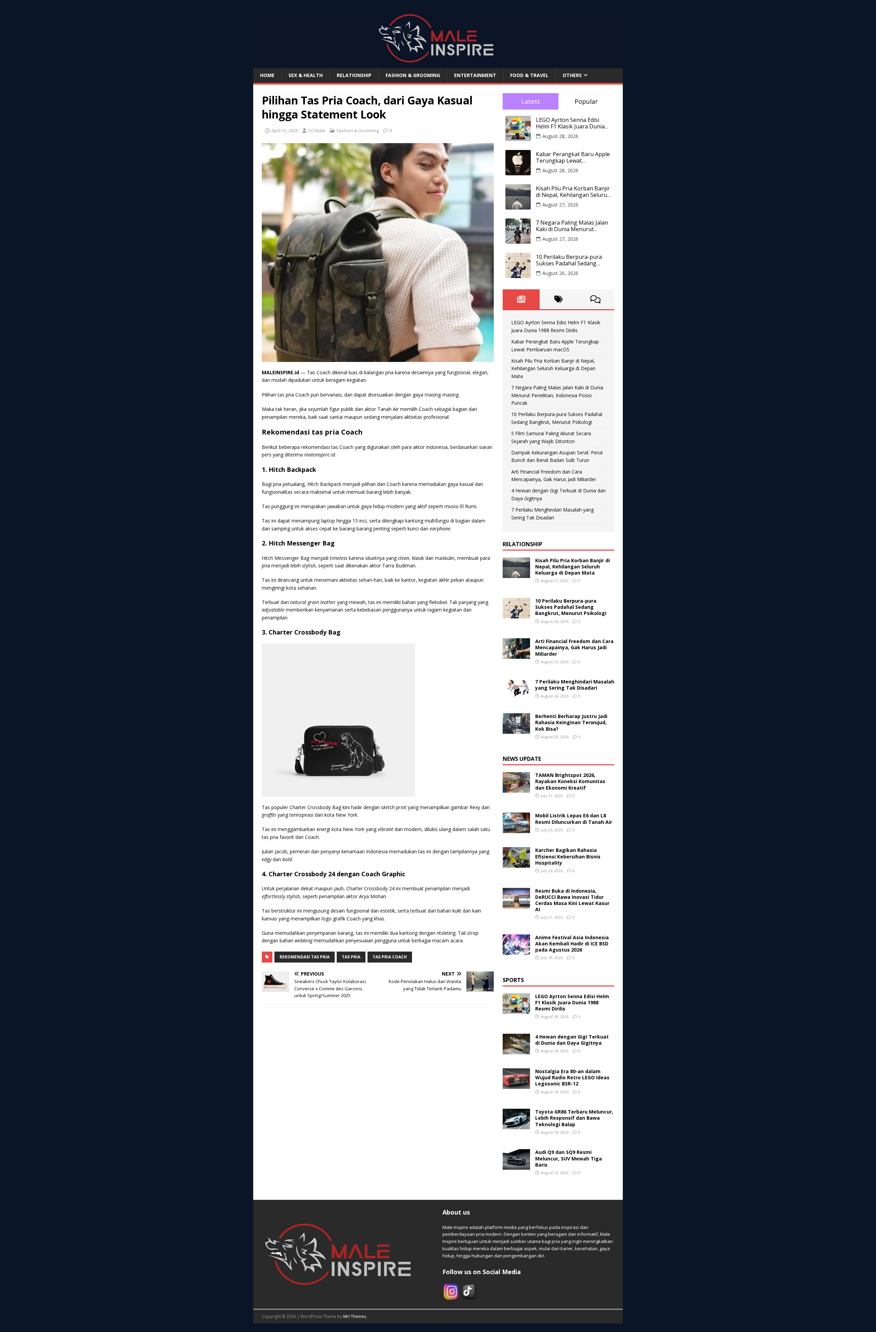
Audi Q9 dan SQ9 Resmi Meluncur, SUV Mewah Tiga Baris (568, 1158)
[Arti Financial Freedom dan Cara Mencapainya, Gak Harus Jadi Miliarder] (516, 655)
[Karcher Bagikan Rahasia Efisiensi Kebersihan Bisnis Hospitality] (516, 863)
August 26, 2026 (560, 273)
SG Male (316, 130)
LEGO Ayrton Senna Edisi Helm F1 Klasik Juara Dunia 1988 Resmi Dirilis (570, 123)
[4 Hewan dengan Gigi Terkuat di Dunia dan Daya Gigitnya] (516, 1050)
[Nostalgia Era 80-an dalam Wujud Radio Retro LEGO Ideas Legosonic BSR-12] (516, 1085)
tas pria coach (390, 957)
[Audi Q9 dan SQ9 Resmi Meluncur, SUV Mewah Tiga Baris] (516, 1166)
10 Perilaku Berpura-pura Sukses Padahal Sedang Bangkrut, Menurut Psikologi (573, 260)
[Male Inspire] (438, 64)
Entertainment (475, 75)
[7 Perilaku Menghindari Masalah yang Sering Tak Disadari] (516, 695)
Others (572, 75)
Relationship (354, 75)
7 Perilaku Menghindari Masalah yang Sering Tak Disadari (574, 684)
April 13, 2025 (284, 130)
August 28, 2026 (560, 136)
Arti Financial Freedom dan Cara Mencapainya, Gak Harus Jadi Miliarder (574, 647)
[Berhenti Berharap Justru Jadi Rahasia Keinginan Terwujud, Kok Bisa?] (516, 730)
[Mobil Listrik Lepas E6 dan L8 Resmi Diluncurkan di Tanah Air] (516, 829)
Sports (513, 980)
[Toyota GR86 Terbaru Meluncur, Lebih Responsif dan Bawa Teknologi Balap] (516, 1125)
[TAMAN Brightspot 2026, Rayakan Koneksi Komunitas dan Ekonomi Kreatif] (516, 789)
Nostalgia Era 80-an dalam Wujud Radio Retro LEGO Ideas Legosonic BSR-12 (572, 1077)
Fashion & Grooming (413, 75)
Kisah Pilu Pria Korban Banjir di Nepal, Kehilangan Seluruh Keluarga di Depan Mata (573, 191)
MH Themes (354, 1316)
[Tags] (558, 299)
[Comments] (595, 299)
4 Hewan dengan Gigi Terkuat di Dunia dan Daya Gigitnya (572, 1039)
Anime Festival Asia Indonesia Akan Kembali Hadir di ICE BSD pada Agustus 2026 (572, 943)
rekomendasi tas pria (305, 957)
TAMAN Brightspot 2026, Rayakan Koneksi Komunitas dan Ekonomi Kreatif (570, 781)
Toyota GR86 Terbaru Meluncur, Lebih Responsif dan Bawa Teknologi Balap (574, 1117)
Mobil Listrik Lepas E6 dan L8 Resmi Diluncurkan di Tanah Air (573, 818)
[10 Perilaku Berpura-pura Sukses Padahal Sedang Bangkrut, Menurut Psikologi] (516, 614)
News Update (522, 759)
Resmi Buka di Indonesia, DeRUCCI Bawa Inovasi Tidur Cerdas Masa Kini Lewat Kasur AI (572, 900)
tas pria (351, 957)
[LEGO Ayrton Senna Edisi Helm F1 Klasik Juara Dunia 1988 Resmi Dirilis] (516, 1009)
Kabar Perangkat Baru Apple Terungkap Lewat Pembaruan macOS (573, 157)
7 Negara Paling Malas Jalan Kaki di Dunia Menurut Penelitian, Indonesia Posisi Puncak (572, 226)
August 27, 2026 (560, 204)
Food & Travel (529, 75)
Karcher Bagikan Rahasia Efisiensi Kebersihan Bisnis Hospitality (568, 856)
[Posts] (521, 299)
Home (267, 75)
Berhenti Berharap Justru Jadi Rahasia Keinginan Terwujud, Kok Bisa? (571, 722)
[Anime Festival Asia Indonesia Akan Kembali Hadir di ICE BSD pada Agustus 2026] (516, 951)
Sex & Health (305, 75)
